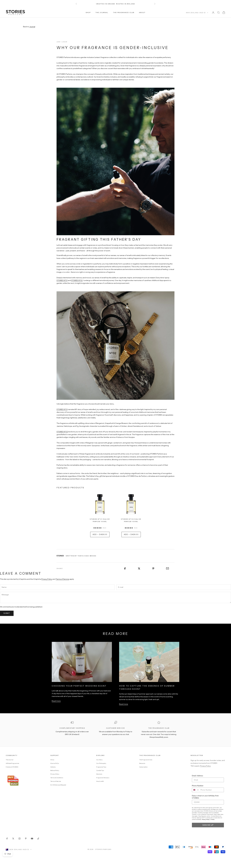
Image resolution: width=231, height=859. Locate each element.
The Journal (102, 12)
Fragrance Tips (101, 767)
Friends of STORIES (12, 767)
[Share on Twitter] (139, 568)
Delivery (53, 767)
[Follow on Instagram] (19, 838)
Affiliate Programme (12, 763)
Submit (6, 613)
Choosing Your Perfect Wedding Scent (79, 686)
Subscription (143, 767)
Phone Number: (198, 786)
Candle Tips (100, 770)
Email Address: (197, 776)
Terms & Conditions (56, 778)
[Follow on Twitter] (13, 838)
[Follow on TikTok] (38, 838)
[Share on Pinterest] (153, 568)
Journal (32, 27)
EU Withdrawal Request (58, 785)
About (142, 12)
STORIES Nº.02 (77, 280)
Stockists (99, 774)
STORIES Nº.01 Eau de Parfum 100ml (100, 520)
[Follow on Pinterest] (26, 838)
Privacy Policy (46, 579)
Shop (88, 12)
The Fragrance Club (123, 12)
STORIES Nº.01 (62, 280)
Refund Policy (54, 770)
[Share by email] (167, 568)
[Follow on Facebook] (7, 838)
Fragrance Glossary (102, 778)
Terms (212, 819)
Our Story (99, 760)
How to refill (100, 781)
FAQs (52, 760)
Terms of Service (62, 579)
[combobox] (195, 790)
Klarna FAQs (54, 763)
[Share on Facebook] (125, 568)
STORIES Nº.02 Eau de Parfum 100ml (131, 520)
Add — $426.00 (100, 534)
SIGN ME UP (207, 825)
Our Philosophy (101, 763)
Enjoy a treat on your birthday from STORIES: (205, 797)
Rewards (142, 763)
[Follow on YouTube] (32, 838)
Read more (56, 701)
